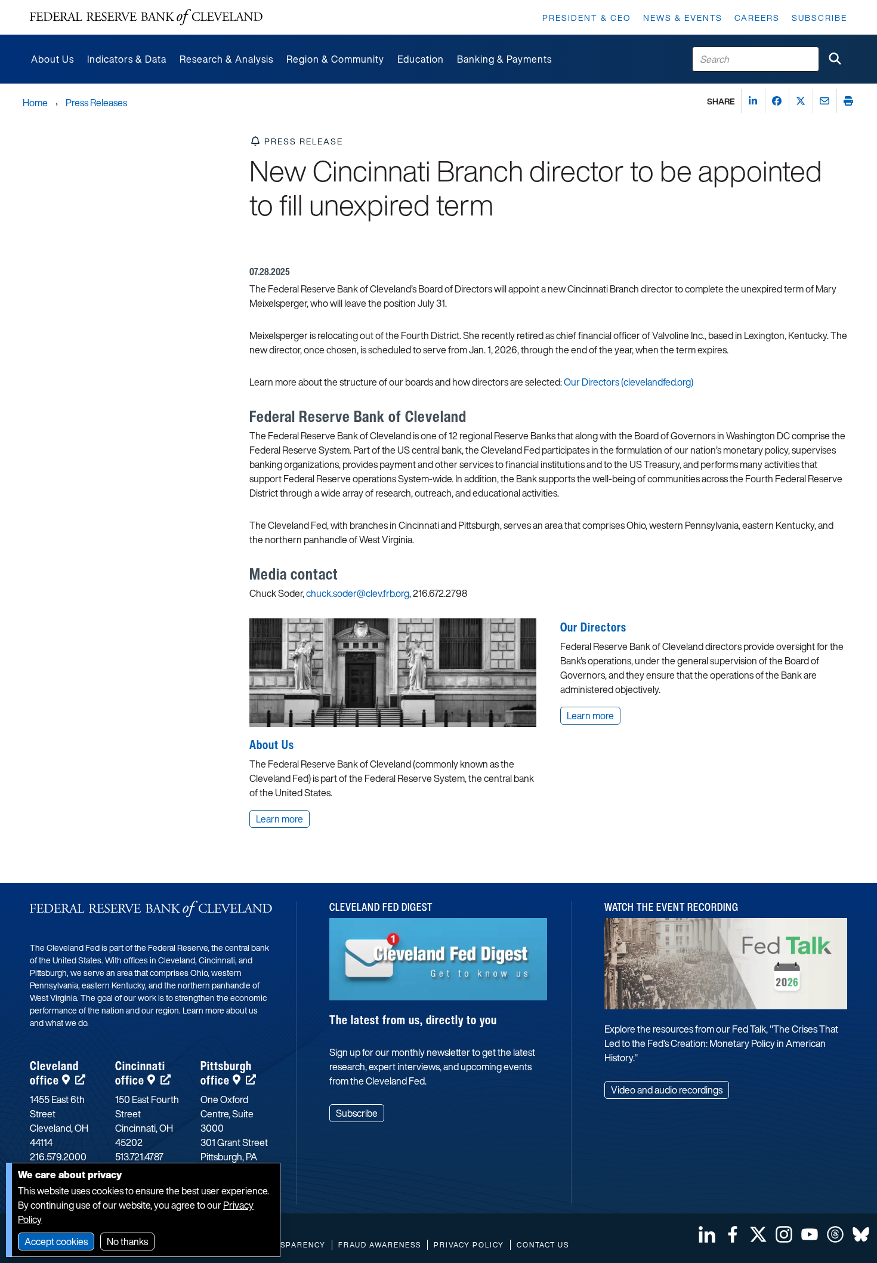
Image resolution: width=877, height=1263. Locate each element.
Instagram (784, 1234)
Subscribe (819, 17)
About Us (271, 744)
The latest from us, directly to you (413, 1019)
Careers (757, 17)
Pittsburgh (226, 1073)
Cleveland (54, 1073)
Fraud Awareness (379, 1245)
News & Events (682, 17)
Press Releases (96, 103)
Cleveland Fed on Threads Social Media (835, 1234)
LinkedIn (707, 1234)
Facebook (733, 1234)
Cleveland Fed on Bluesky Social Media (861, 1234)
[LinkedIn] (753, 101)
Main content (58, 6)
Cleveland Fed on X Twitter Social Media (758, 1234)
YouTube (810, 1234)
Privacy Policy (469, 1245)
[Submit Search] (834, 59)
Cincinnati (140, 1073)
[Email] (824, 101)
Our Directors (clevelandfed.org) (628, 382)
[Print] (848, 101)
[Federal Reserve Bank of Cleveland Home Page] (146, 17)
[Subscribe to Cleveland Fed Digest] (438, 963)
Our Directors (593, 627)
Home (35, 103)
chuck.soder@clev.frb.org (357, 593)
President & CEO (586, 17)
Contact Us (543, 1245)
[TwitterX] (801, 101)
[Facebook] (777, 101)
